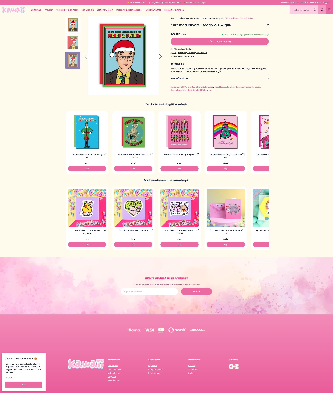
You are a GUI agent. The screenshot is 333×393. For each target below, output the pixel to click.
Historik (183, 35)
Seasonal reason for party (213, 18)
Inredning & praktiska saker (188, 18)
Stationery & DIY (178, 87)
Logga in (326, 2)
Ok (23, 384)
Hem (172, 18)
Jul (210, 90)
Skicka (196, 291)
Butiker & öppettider (289, 2)
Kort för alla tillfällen (197, 90)
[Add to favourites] (267, 25)
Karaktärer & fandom (224, 87)
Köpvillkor (304, 2)
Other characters (178, 90)
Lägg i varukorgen (220, 41)
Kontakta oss (315, 2)
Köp (87, 168)
